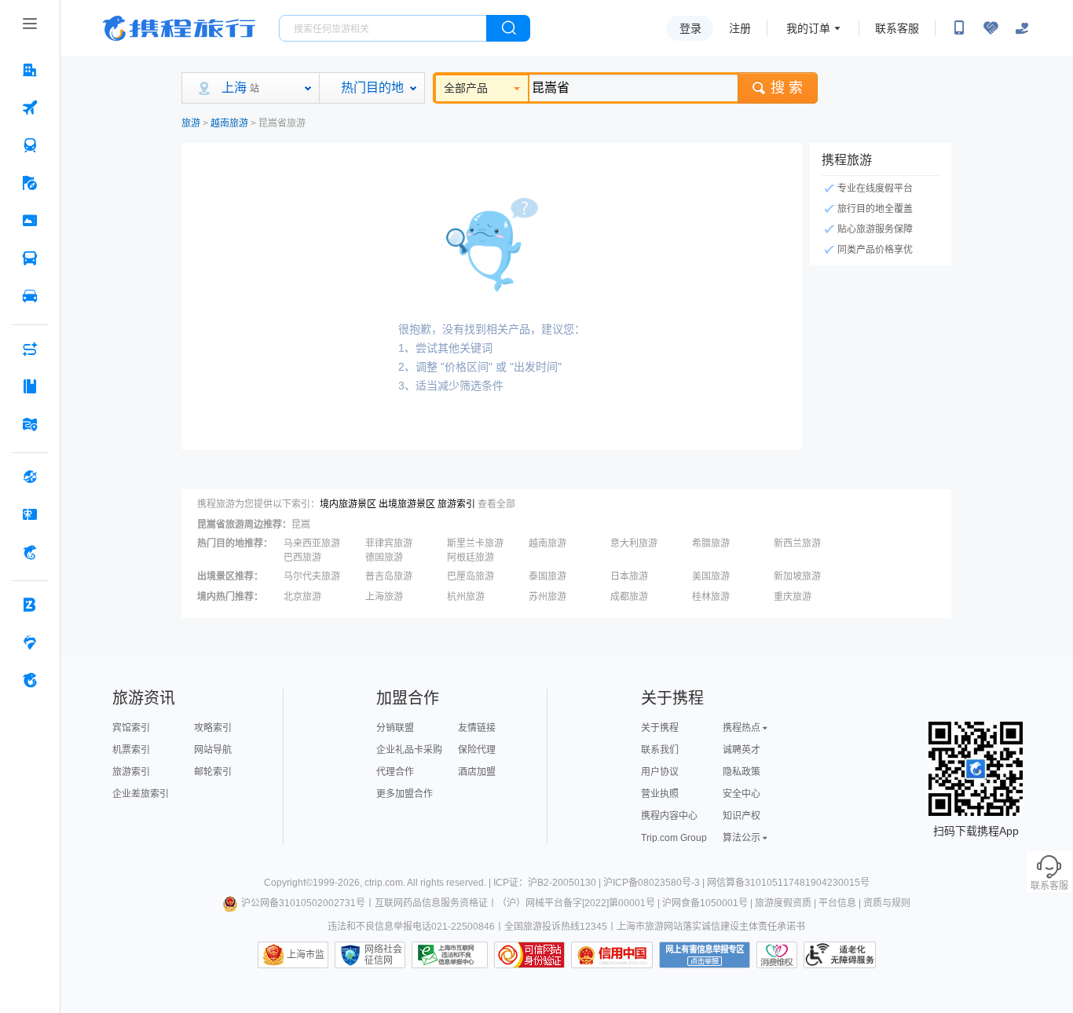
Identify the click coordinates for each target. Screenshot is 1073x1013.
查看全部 (496, 504)
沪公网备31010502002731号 (303, 903)
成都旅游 (629, 596)
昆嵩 (300, 524)
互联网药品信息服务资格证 (431, 903)
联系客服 (897, 28)
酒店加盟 (477, 771)
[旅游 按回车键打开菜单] (30, 182)
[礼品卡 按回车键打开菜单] (30, 514)
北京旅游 (302, 596)
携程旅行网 (179, 28)
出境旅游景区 (407, 504)
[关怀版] (1022, 28)
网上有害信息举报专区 (704, 955)
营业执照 (660, 793)
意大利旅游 (633, 543)
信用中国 (612, 955)
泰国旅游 (547, 576)
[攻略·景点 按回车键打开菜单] (30, 386)
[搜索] (508, 28)
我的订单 (808, 28)
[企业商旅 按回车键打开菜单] (30, 604)
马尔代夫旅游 (312, 576)
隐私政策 (741, 771)
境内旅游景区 (348, 504)
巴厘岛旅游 (470, 576)
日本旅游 (629, 576)
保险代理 (477, 749)
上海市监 (305, 954)
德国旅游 (384, 557)
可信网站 (529, 955)
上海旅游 (384, 596)
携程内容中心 (669, 815)
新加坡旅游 (797, 576)
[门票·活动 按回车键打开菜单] (30, 220)
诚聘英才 (741, 749)
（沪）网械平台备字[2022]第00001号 (576, 903)
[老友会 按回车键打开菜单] (30, 642)
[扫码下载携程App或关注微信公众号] (959, 28)
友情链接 (477, 727)
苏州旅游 (547, 596)
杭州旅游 (466, 596)
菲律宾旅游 (388, 543)
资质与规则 (886, 903)
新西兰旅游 (797, 543)
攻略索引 (213, 727)
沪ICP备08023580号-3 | (655, 882)
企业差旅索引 (140, 793)
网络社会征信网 (383, 955)
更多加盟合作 (404, 793)
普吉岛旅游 (388, 576)
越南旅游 (229, 123)
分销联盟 (395, 727)
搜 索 (787, 88)
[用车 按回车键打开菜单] (30, 296)
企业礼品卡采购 (409, 749)
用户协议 (660, 771)
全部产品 (466, 88)
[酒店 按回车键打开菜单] (30, 69)
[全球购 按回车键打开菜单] (30, 476)
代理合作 (395, 771)
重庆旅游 (792, 596)
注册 (740, 28)
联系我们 (660, 749)
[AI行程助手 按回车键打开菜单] (30, 348)
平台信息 (837, 903)
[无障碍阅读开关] (990, 28)
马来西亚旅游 (312, 543)
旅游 (190, 123)
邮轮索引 (213, 771)
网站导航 (213, 749)
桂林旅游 (711, 596)
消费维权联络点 (776, 955)
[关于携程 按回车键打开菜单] (30, 680)
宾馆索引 (131, 727)
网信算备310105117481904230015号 (788, 882)
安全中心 (741, 793)
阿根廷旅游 (470, 557)
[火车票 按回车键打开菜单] (30, 145)
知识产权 (741, 815)
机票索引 (131, 749)
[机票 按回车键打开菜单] (30, 107)
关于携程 (660, 727)
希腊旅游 (711, 543)
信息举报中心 (450, 955)
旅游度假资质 (783, 903)
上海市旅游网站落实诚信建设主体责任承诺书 (711, 926)
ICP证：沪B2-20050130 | (548, 882)
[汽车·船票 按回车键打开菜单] (30, 258)
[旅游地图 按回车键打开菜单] (30, 424)
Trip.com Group (674, 837)
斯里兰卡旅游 (475, 543)
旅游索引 (456, 504)
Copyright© (288, 882)
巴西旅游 (302, 557)
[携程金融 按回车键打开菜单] (30, 552)
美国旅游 (711, 576)
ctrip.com (383, 882)
